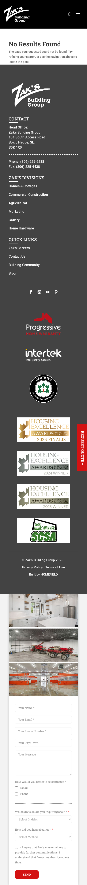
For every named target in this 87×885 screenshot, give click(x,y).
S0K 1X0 (15, 147)
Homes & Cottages (23, 186)
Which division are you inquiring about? (41, 812)
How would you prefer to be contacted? (40, 782)
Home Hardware (21, 228)
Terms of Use (55, 567)
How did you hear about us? (32, 829)
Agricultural (18, 203)
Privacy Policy (32, 567)
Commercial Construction (28, 195)
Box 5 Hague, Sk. (22, 142)
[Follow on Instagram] (39, 292)
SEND (27, 875)
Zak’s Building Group (24, 132)
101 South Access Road (27, 137)
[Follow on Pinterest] (56, 292)
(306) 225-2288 (32, 162)
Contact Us (17, 256)
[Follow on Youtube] (47, 292)
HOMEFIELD (49, 574)
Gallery (14, 220)
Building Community (24, 265)
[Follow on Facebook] (30, 292)
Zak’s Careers (19, 248)
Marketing (16, 212)
